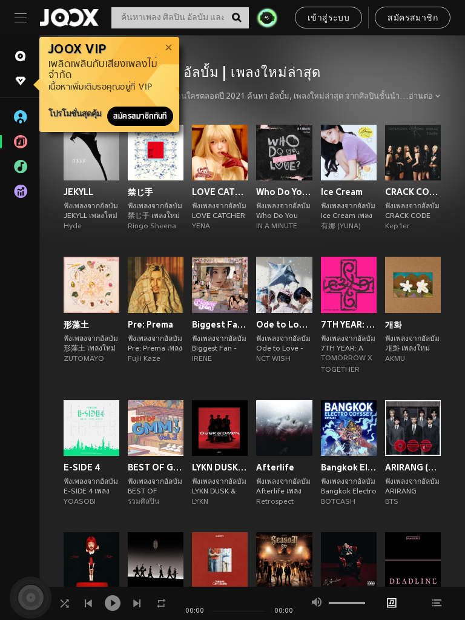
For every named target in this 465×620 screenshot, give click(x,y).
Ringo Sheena (152, 226)
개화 (393, 324)
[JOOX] (69, 17)
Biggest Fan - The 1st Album (220, 324)
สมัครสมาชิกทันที (140, 116)
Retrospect (275, 502)
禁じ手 (140, 192)
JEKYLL (78, 192)
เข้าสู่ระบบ (328, 18)
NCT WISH (273, 359)
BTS (391, 502)
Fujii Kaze (144, 359)
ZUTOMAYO (84, 359)
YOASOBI (80, 502)
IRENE (202, 359)
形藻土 (76, 324)
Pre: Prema (150, 324)
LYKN (200, 502)
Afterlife (275, 467)
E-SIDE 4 (82, 467)
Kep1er (397, 226)
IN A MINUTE (276, 226)
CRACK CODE (413, 192)
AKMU (395, 359)
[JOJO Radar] (267, 17)
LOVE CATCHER (220, 192)
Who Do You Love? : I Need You (284, 192)
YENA (201, 226)
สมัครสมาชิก (413, 18)
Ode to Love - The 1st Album (284, 324)
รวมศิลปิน (143, 502)
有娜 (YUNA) (341, 226)
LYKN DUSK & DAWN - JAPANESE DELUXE (220, 467)
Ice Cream (342, 192)
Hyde (73, 226)
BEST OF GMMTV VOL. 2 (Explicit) (155, 467)
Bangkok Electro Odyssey (349, 467)
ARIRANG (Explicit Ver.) (413, 467)
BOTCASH (338, 502)
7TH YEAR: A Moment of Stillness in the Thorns (349, 324)
